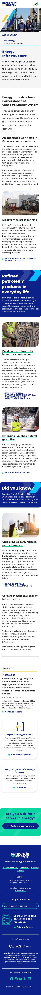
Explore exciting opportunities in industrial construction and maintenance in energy (20, 396)
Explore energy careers (22, 826)
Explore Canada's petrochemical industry (18, 585)
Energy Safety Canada (26, 862)
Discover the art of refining (19, 219)
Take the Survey (25, 927)
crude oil (29, 228)
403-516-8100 (20, 890)
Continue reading (13, 712)
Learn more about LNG (17, 473)
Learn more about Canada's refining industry (20, 259)
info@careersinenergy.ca (20, 888)
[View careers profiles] (19, 739)
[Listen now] (19, 778)
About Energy (10, 35)
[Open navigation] (36, 4)
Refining (6, 225)
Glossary (34, 868)
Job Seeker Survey (10, 868)
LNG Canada (7, 497)
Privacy (20, 870)
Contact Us (24, 868)
